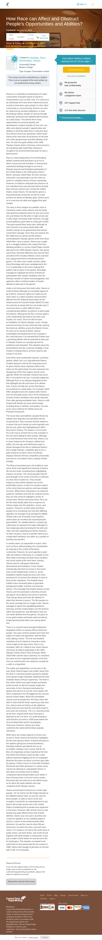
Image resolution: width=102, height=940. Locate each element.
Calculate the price (76, 70)
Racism (37, 60)
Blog (56, 895)
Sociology (35, 58)
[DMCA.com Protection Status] (47, 907)
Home (9, 43)
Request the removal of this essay (21, 881)
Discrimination (26, 60)
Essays (18, 43)
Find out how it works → (72, 118)
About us (84, 895)
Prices (49, 895)
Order (42, 895)
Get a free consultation (76, 76)
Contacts (43, 899)
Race (43, 58)
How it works (73, 895)
